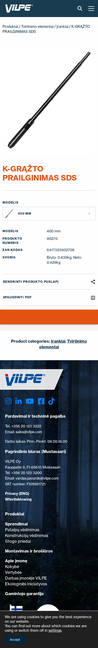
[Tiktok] (51, 401)
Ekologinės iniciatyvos (26, 583)
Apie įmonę (16, 560)
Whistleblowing (18, 499)
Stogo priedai (18, 541)
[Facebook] (41, 401)
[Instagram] (8, 401)
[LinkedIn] (18, 401)
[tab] (3, 320)
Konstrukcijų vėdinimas (26, 535)
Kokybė (12, 566)
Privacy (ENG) (17, 493)
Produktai (10, 26)
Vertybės (13, 572)
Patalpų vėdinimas (22, 529)
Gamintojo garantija (24, 593)
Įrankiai (62, 26)
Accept (15, 639)
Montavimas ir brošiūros (29, 550)
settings (54, 630)
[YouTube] (30, 401)
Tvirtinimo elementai (37, 26)
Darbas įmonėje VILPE (26, 578)
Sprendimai (16, 523)
